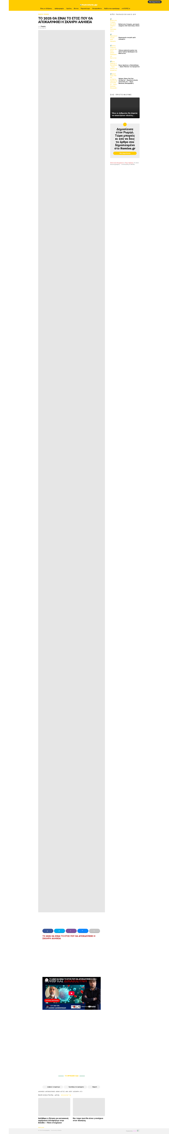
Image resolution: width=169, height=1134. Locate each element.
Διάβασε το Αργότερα (53, 1087)
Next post (41, 1127)
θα (67, 1091)
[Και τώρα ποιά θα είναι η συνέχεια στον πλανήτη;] (89, 1107)
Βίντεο (76, 8)
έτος (63, 1091)
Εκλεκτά (66, 1095)
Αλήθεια (42, 1091)
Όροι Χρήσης (129, 163)
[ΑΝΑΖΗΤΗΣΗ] (167, 2)
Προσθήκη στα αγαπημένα (76, 1087)
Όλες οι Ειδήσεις (46, 8)
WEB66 (135, 1131)
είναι (58, 1091)
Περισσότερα (85, 8)
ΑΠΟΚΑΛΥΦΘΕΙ (50, 1091)
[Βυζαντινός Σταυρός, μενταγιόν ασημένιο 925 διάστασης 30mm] (113, 25)
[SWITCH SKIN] (162, 8)
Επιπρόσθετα (97, 8)
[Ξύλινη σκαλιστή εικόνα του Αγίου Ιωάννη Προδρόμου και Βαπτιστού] (113, 52)
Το (81, 1091)
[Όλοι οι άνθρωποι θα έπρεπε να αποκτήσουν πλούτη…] (125, 108)
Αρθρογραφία (59, 8)
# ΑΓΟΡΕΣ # (126, 8)
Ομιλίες (69, 8)
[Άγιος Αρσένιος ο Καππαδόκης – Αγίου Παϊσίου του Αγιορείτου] (113, 66)
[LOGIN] (164, 2)
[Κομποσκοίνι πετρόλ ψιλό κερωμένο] (113, 38)
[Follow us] (166, 8)
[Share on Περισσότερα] (94, 931)
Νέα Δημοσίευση (154, 2)
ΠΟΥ (71, 1091)
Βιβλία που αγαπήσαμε (112, 8)
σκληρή (76, 1091)
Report (95, 1087)
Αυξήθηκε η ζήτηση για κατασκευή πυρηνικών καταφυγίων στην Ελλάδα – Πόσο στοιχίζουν (53, 1120)
